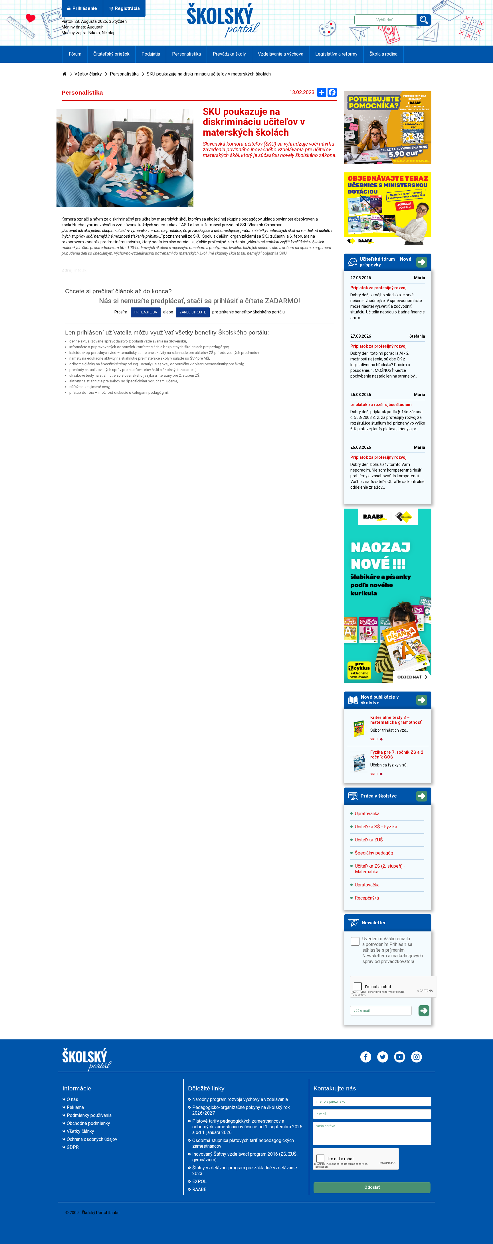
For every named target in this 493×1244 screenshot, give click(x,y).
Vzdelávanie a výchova (280, 54)
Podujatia (151, 54)
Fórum (75, 54)
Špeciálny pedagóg (374, 853)
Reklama (75, 1107)
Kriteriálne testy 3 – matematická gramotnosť (395, 720)
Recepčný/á (367, 898)
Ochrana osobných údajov (92, 1139)
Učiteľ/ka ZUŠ (369, 840)
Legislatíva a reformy (336, 54)
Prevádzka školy (229, 54)
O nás (72, 1099)
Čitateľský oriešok (111, 54)
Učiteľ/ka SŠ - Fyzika (376, 826)
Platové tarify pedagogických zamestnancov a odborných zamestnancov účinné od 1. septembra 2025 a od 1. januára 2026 (247, 1126)
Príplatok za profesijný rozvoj (378, 287)
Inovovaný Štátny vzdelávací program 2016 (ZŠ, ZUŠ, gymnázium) (245, 1157)
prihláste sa (145, 312)
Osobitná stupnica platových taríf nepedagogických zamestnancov (243, 1143)
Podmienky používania (89, 1115)
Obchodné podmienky (88, 1123)
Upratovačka (367, 813)
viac (374, 739)
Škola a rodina (383, 54)
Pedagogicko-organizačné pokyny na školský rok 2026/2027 (241, 1110)
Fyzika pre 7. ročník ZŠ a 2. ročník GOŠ (397, 755)
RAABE (199, 1189)
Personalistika (186, 54)
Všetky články (88, 74)
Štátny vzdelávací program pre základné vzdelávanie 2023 (244, 1170)
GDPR (73, 1147)
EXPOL (199, 1181)
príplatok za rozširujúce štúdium (381, 404)
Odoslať (372, 1187)
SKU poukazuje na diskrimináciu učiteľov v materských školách (209, 74)
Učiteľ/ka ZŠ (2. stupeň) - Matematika (380, 868)
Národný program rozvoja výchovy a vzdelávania (240, 1099)
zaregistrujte (192, 312)
